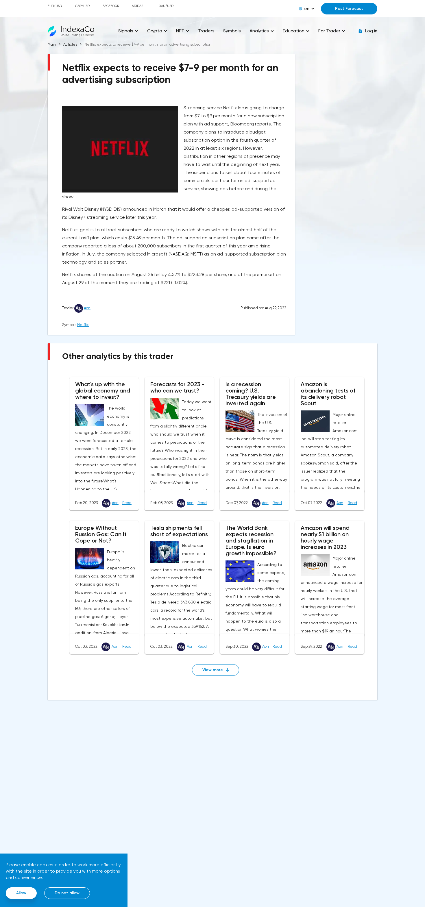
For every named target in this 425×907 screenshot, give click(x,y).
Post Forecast (349, 8)
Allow (21, 893)
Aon (87, 308)
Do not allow (67, 893)
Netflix (83, 325)
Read (127, 503)
